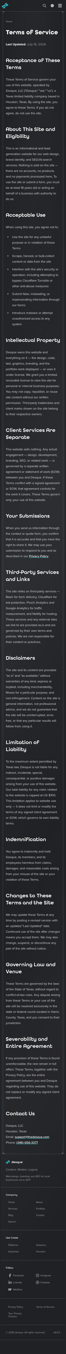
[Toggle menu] (60, 5)
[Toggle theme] (52, 5)
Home (9, 21)
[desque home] (12, 5)
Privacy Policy (38, 556)
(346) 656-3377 (27, 1142)
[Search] (44, 5)
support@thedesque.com (32, 1137)
